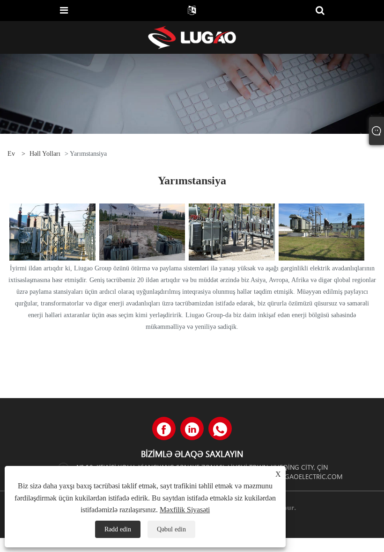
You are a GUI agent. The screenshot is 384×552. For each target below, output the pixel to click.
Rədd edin (117, 529)
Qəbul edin (171, 529)
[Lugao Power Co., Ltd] (192, 36)
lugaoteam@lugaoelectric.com (287, 476)
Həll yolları (45, 153)
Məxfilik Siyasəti (185, 510)
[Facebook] (164, 428)
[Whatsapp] (220, 428)
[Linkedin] (192, 428)
